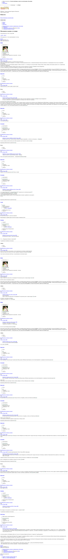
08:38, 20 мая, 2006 (3, 171)
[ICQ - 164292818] (8, 208)
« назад (1, 35)
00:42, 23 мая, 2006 (3, 413)
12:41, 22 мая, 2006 (3, 320)
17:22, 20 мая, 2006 (3, 187)
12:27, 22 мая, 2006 (3, 233)
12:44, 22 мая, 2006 (3, 339)
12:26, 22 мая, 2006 (3, 214)
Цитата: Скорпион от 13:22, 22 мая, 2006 (10, 377)
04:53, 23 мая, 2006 (3, 470)
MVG (18, 551)
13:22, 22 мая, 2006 (3, 358)
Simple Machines (12, 557)
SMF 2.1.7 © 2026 (6, 557)
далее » (5, 35)
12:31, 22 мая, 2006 (3, 250)
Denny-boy (2, 73)
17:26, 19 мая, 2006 (3, 85)
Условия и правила (9, 556)
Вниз (1, 39)
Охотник (2, 220)
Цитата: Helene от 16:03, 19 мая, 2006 (10, 97)
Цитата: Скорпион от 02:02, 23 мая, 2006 (10, 453)
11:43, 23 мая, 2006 (3, 504)
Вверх (1, 546)
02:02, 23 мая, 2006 (3, 434)
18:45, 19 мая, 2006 (3, 119)
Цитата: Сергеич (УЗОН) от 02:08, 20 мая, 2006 (12, 138)
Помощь (4, 556)
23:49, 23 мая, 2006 (3, 526)
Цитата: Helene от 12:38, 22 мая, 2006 (10, 294)
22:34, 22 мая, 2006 (3, 396)
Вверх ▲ (15, 556)
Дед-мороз (2, 123)
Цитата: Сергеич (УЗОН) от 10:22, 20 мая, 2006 (12, 189)
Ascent (1, 202)
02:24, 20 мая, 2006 (3, 136)
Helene (1, 42)
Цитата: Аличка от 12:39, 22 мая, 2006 (10, 322)
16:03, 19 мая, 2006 (3, 60)
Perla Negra (2, 514)
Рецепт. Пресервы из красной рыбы (6, 17)
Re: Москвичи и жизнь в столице (6, 58)
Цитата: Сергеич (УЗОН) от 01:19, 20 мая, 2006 (12, 153)
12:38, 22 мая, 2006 (3, 275)
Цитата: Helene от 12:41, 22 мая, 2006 (10, 341)
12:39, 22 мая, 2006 (3, 292)
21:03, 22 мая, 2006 (3, 375)
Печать (1, 38)
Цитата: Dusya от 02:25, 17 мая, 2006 (10, 528)
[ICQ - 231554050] (8, 226)
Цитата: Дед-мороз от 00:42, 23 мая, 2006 (10, 506)
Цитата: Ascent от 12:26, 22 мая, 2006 (10, 235)
